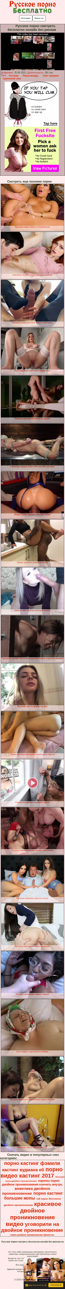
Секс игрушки (51, 75)
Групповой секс (12, 78)
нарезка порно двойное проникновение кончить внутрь (32, 1182)
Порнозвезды (30, 75)
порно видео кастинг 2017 (32, 1172)
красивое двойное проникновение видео (33, 1214)
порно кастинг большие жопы (33, 1195)
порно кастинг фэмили (32, 1163)
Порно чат (39, 18)
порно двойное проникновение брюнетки (32, 1235)
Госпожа (13, 75)
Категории (25, 18)
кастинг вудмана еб (23, 1169)
